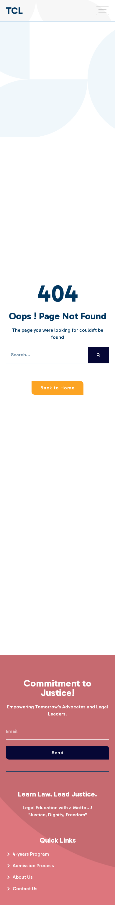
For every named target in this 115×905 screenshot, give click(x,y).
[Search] (98, 355)
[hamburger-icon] (102, 11)
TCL (14, 10)
